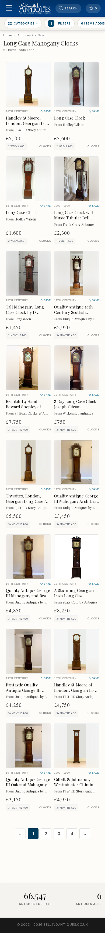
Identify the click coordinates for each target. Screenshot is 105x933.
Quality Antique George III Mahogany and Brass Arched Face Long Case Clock (28, 598)
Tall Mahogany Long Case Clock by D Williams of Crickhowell (28, 312)
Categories (26, 23)
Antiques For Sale (31, 35)
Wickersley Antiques (78, 413)
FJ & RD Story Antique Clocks (37, 130)
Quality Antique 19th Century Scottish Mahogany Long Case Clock (74, 314)
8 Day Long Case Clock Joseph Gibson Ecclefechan (75, 407)
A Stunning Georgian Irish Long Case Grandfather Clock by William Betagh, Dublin (76, 598)
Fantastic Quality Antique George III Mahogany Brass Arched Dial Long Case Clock (28, 692)
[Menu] (9, 8)
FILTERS (60, 23)
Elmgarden (23, 319)
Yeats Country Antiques (80, 602)
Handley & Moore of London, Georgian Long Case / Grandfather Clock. (76, 692)
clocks (45, 146)
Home (7, 35)
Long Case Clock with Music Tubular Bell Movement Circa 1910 (74, 218)
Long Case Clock (69, 118)
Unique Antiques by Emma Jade (38, 602)
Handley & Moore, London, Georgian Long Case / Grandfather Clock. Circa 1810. (28, 125)
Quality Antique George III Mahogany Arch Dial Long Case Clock (76, 501)
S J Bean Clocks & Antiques (35, 413)
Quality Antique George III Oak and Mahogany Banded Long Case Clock (28, 787)
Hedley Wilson (73, 124)
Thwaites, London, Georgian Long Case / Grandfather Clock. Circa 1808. (26, 503)
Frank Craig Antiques (78, 224)
